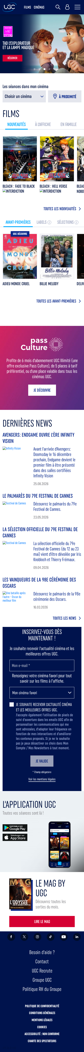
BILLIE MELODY (49, 283)
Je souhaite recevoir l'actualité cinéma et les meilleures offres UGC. (44, 707)
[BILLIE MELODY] (57, 256)
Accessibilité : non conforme (42, 1034)
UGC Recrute (42, 971)
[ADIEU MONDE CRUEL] (20, 256)
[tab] (16, 124)
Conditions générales (42, 1013)
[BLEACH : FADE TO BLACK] (20, 158)
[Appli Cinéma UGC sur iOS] (15, 837)
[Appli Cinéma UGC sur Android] (15, 828)
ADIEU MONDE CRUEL (16, 283)
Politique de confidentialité (42, 1006)
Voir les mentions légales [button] (42, 779)
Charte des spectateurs (42, 1041)
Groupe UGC (42, 980)
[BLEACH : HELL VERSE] (57, 158)
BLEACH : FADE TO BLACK (19, 186)
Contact (42, 961)
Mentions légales (42, 1020)
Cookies (42, 1027)
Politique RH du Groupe (42, 989)
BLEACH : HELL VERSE (53, 186)
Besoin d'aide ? (42, 952)
